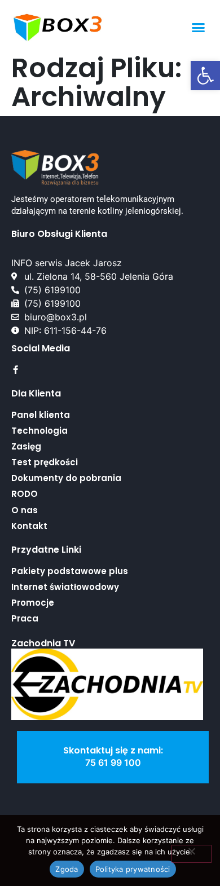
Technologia (39, 430)
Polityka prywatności (132, 869)
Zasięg (26, 446)
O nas (24, 510)
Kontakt (29, 526)
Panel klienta (40, 415)
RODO (24, 494)
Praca (24, 618)
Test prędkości (44, 462)
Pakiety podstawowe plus (69, 571)
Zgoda (66, 869)
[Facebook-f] (15, 369)
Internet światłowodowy (65, 587)
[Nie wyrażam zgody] (191, 854)
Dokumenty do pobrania (66, 478)
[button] (205, 75)
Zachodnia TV (43, 643)
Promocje (32, 602)
